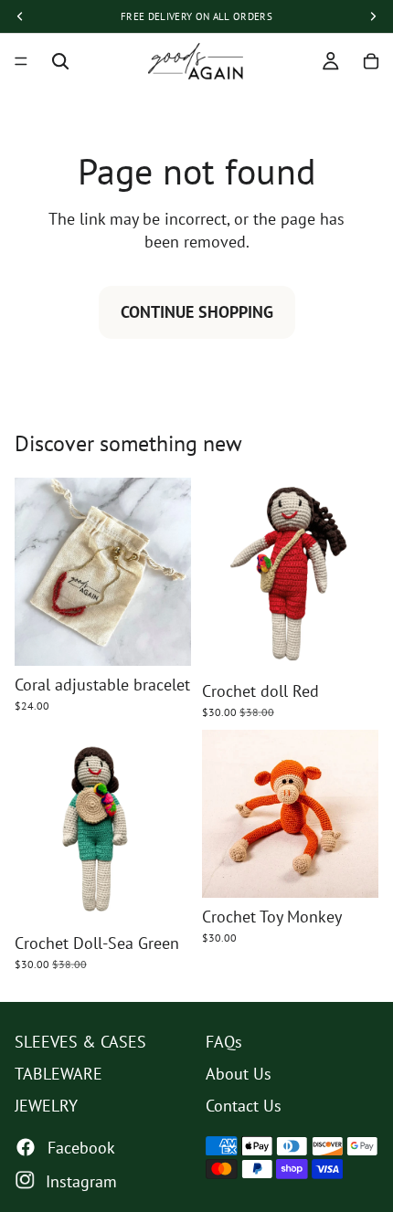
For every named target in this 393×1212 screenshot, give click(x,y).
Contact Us (243, 1105)
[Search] (60, 61)
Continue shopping (197, 311)
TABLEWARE (58, 1073)
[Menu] (21, 61)
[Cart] (371, 61)
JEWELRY (46, 1105)
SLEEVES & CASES (80, 1041)
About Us (238, 1073)
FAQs (224, 1041)
